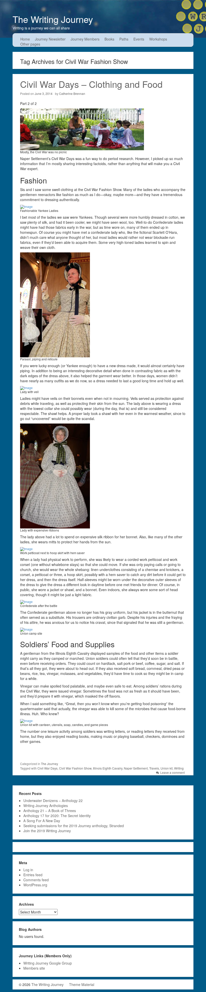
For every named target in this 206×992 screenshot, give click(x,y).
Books (109, 39)
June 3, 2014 (44, 93)
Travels (154, 768)
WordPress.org (35, 884)
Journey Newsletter (50, 39)
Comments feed (36, 879)
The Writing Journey (53, 19)
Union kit (167, 768)
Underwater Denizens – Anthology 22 (53, 800)
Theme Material (81, 984)
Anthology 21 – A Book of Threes (49, 810)
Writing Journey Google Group (47, 963)
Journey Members (85, 39)
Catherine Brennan (72, 93)
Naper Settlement (136, 768)
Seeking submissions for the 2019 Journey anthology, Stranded (73, 825)
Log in (28, 869)
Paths (123, 39)
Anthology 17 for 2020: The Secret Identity (57, 815)
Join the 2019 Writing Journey (47, 830)
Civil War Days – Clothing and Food (91, 84)
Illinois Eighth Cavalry (107, 768)
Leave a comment (172, 772)
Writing (179, 768)
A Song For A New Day (41, 820)
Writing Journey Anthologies (45, 805)
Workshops (158, 39)
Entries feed (32, 874)
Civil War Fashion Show (75, 768)
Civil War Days (47, 768)
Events (138, 39)
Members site (34, 968)
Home (25, 39)
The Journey (49, 763)
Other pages (30, 44)
